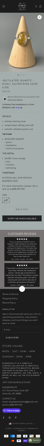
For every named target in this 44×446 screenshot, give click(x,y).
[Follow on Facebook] (3, 417)
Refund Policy (9, 303)
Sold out (22, 209)
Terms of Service (10, 294)
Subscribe (12, 338)
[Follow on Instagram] (9, 417)
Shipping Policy (10, 299)
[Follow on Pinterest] (16, 417)
